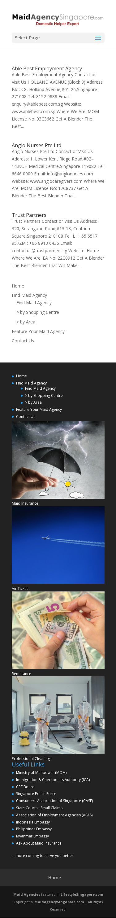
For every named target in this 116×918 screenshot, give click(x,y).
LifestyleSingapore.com (82, 894)
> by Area (25, 322)
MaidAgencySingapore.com (59, 901)
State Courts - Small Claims (39, 807)
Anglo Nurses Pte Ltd (36, 145)
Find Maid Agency (29, 295)
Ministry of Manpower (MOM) (41, 772)
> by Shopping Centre (37, 312)
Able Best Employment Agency (47, 68)
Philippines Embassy (34, 829)
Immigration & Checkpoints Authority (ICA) (53, 779)
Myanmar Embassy (32, 836)
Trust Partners (29, 215)
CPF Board (25, 786)
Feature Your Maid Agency (38, 331)
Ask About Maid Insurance (39, 843)
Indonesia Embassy (33, 822)
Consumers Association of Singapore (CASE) (54, 800)
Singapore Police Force (36, 793)
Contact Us (23, 341)
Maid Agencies (26, 894)
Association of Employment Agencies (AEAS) (54, 815)
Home (18, 286)
